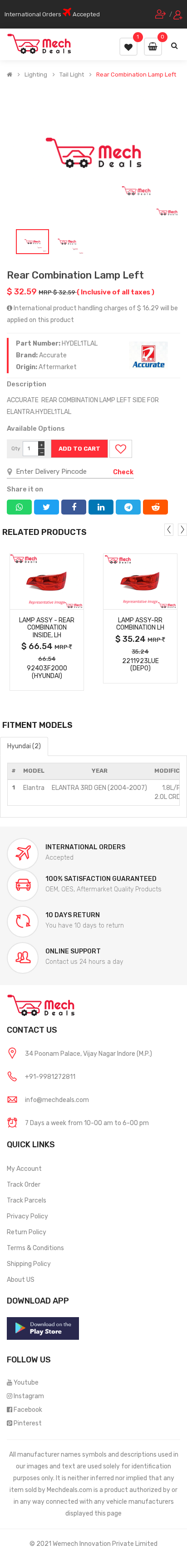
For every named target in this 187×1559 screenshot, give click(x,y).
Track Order (23, 1184)
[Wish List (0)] (128, 47)
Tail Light (71, 75)
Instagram (29, 1396)
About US (20, 1280)
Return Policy (26, 1232)
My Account (24, 1169)
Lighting (36, 75)
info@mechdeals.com (57, 1100)
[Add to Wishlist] (120, 449)
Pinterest (28, 1423)
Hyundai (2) (24, 746)
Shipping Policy (29, 1264)
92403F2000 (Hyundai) (47, 672)
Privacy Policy (27, 1216)
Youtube (26, 1382)
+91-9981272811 (50, 1077)
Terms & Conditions (35, 1248)
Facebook (28, 1410)
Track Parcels (26, 1200)
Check (123, 472)
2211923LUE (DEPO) (140, 665)
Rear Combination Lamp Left (136, 75)
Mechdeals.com (69, 1490)
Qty (15, 448)
